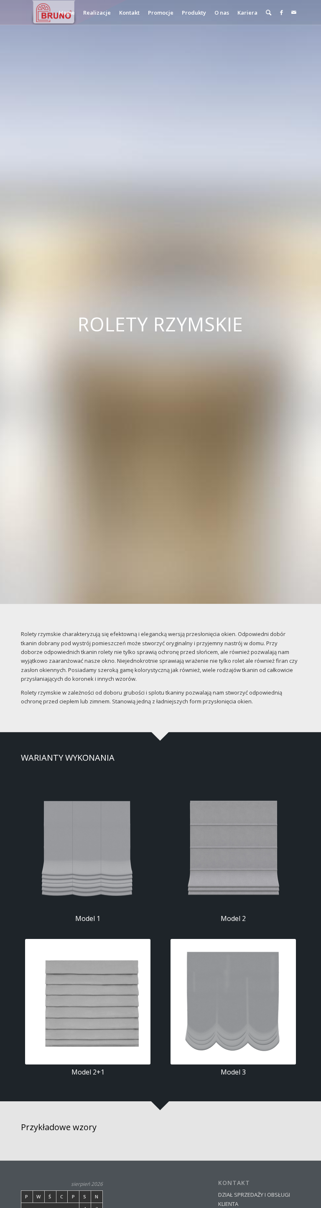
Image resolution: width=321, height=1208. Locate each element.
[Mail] (294, 12)
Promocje (160, 12)
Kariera (247, 12)
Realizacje (97, 12)
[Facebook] (281, 12)
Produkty (194, 12)
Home (67, 12)
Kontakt (129, 12)
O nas (221, 12)
